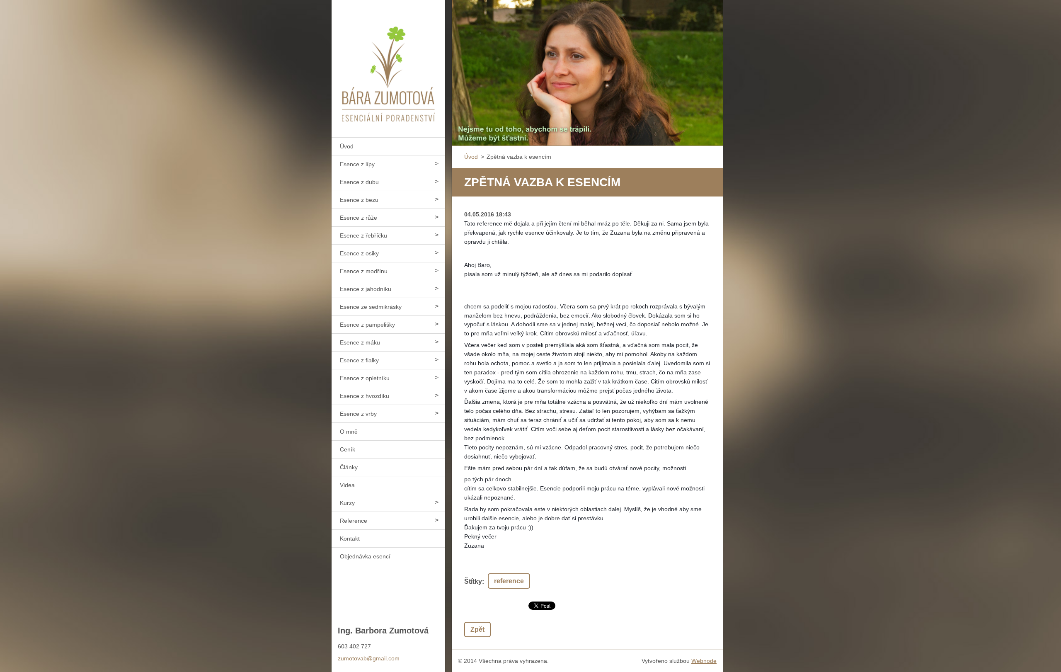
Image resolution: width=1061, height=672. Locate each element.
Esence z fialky (359, 360)
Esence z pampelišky (367, 324)
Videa (347, 485)
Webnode (704, 660)
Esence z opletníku (365, 378)
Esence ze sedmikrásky (371, 306)
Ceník (347, 449)
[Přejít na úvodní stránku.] (388, 63)
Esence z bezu (359, 200)
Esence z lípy (357, 164)
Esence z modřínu (364, 271)
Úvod (347, 146)
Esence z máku (360, 342)
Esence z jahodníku (365, 289)
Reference (353, 520)
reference (509, 581)
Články (349, 467)
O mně (349, 431)
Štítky (473, 581)
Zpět (477, 629)
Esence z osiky (359, 253)
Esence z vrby (358, 413)
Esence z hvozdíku (364, 396)
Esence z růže (358, 217)
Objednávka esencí (365, 556)
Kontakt (350, 538)
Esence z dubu (359, 182)
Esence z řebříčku (363, 235)
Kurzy (347, 503)
